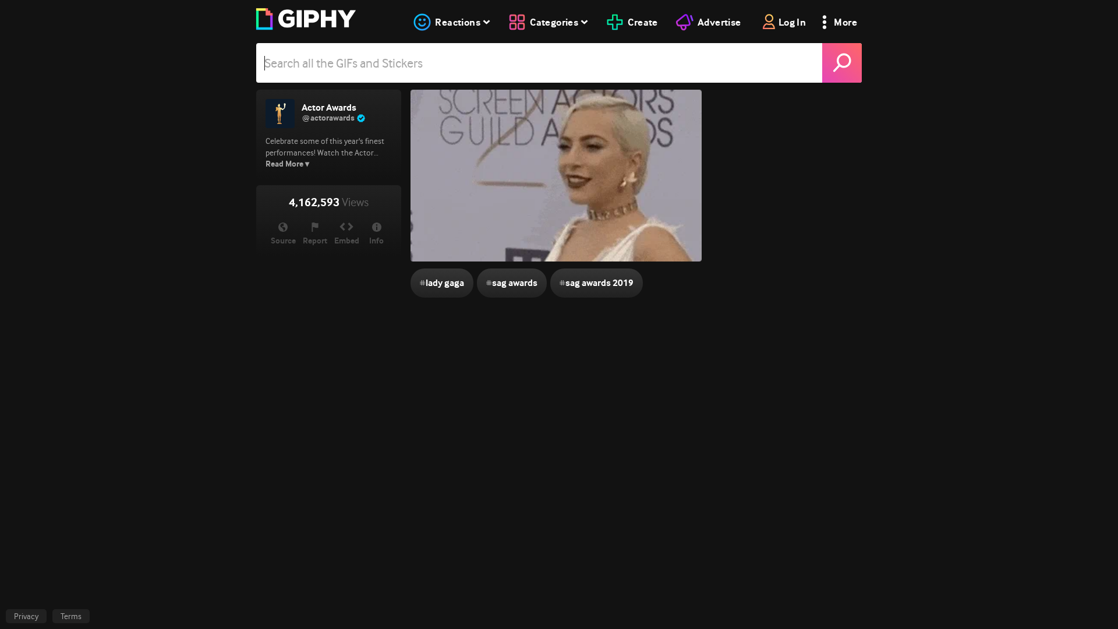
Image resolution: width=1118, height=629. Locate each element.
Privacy (26, 616)
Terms (71, 616)
